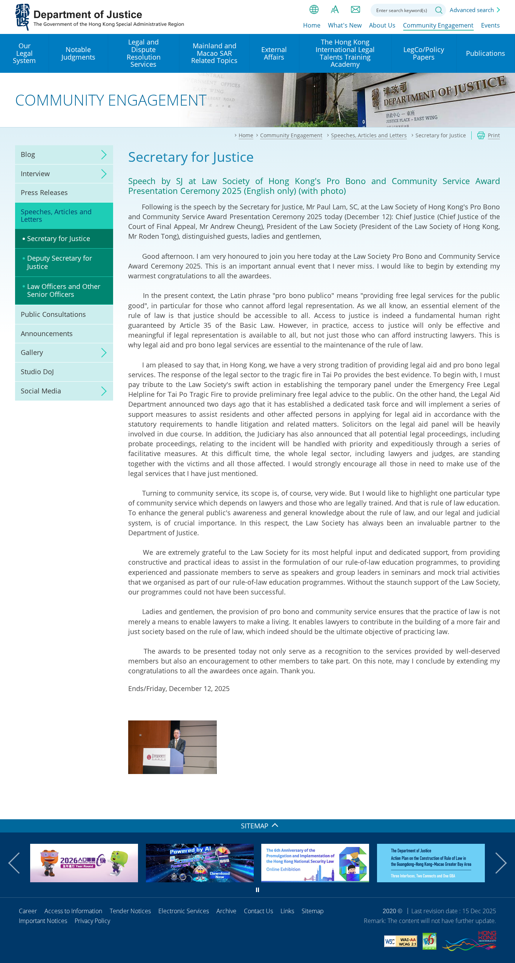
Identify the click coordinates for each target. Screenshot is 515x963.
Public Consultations (53, 314)
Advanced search (472, 10)
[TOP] (505, 809)
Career (28, 911)
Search (439, 10)
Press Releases (44, 192)
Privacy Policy (92, 921)
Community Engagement (438, 25)
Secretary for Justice (58, 238)
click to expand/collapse (101, 154)
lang (314, 9)
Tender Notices (130, 911)
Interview (35, 173)
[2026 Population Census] (84, 879)
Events (490, 25)
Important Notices (43, 921)
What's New (345, 25)
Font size (334, 9)
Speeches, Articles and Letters (56, 215)
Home (311, 25)
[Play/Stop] (257, 889)
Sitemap (313, 911)
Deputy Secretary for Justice (59, 262)
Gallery (32, 352)
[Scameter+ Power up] (200, 879)
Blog (28, 154)
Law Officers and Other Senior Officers (63, 290)
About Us (382, 25)
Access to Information (73, 911)
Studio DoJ (37, 371)
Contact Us (258, 911)
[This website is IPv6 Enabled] (430, 942)
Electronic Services (183, 911)
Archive (226, 911)
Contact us (355, 9)
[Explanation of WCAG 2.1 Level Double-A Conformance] (400, 942)
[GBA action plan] (431, 879)
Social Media (41, 390)
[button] (18, 863)
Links (287, 911)
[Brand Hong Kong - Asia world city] (469, 942)
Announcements (47, 333)
